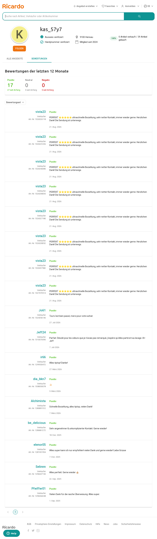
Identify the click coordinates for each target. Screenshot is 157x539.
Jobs (115, 524)
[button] (86, 6)
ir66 (43, 357)
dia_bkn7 (39, 379)
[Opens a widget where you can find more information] (11, 533)
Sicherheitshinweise (131, 524)
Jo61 (42, 310)
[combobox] (63, 16)
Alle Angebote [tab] (15, 58)
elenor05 (40, 444)
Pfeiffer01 (39, 488)
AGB (29, 524)
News (106, 524)
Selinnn (41, 467)
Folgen (19, 48)
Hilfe (98, 524)
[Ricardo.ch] (13, 6)
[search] (139, 16)
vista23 (41, 112)
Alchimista (38, 401)
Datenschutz (86, 524)
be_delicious (37, 423)
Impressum (70, 524)
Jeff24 (41, 332)
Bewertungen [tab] (39, 58)
